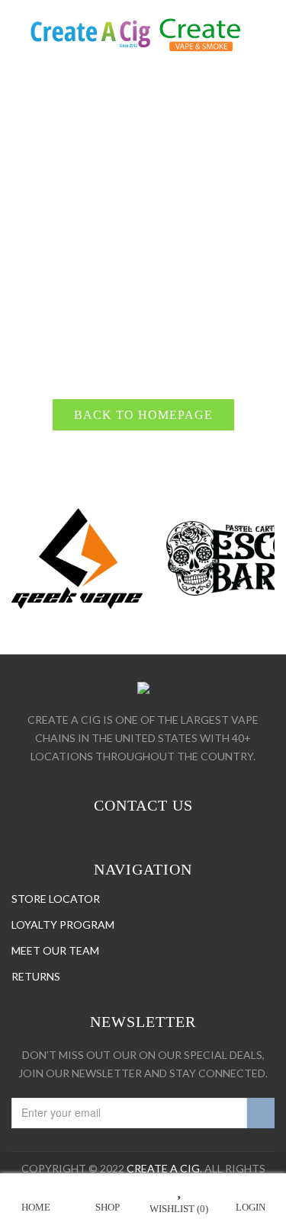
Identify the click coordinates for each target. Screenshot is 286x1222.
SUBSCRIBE (261, 1113)
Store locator (55, 898)
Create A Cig (163, 1168)
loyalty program (62, 924)
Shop (107, 1207)
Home (35, 1207)
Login (250, 1207)
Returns (35, 976)
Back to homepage (143, 414)
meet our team (55, 950)
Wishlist (178, 1208)
